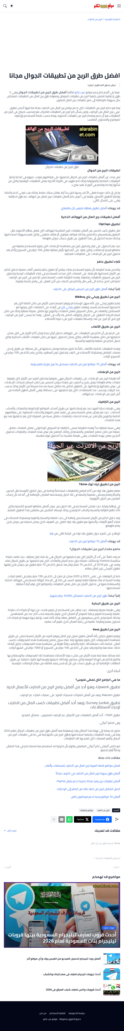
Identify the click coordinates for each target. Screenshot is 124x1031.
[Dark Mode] (11, 6)
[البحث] (5, 6)
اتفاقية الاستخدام (57, 1013)
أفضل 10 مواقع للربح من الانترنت (88, 541)
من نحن (42, 1013)
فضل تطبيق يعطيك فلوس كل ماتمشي (83, 208)
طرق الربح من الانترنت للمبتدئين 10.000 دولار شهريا (78, 595)
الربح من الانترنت (95, 19)
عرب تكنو (79, 92)
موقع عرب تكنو (50, 1019)
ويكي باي (67, 307)
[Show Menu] (119, 6)
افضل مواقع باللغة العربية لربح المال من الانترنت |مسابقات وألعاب (82, 765)
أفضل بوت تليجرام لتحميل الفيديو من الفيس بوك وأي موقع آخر (64, 958)
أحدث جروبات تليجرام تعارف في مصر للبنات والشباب (72, 974)
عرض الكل (12, 830)
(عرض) (91, 85)
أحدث (115, 867)
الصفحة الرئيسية (112, 19)
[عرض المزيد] (54, 819)
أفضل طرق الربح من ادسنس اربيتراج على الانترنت (80, 289)
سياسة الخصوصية (77, 1013)
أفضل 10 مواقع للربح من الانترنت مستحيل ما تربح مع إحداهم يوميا (69, 364)
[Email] (61, 819)
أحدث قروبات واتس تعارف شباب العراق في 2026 (73, 989)
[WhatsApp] (69, 819)
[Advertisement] (62, 46)
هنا (52, 533)
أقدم (8, 867)
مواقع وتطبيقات (86, 810)
